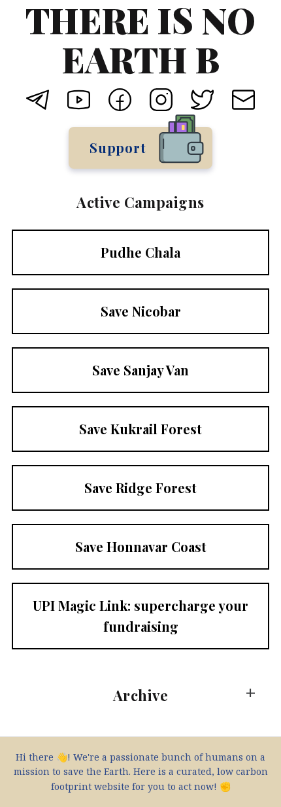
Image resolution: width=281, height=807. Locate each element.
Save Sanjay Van (140, 370)
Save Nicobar (141, 311)
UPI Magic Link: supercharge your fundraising (140, 615)
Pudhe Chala (140, 252)
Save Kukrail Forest (140, 429)
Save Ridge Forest (140, 487)
